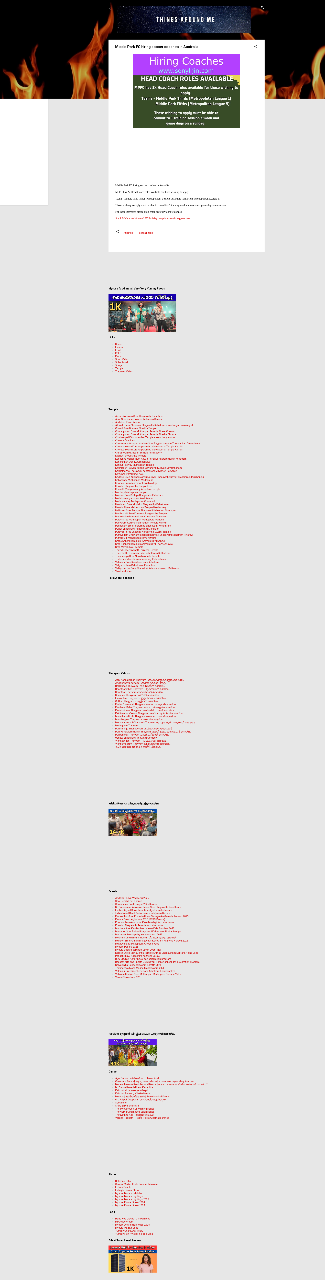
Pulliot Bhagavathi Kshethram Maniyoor (137, 528)
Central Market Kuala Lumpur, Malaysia (136, 1184)
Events (119, 347)
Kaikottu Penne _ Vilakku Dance (132, 1093)
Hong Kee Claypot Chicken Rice (132, 1218)
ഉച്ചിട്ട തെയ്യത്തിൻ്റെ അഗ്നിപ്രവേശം (138, 746)
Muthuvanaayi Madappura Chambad (135, 501)
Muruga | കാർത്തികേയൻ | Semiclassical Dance (142, 1096)
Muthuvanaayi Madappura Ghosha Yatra (137, 943)
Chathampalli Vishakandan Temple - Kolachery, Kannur (145, 437)
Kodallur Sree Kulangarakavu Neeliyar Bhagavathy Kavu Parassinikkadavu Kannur (159, 477)
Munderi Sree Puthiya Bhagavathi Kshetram (139, 495)
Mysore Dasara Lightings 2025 (132, 1199)
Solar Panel (121, 362)
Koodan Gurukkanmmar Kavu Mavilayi (136, 483)
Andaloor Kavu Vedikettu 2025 (132, 898)
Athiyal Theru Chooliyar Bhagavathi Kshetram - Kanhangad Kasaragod (154, 425)
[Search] (263, 8)
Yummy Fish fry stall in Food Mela (134, 1233)
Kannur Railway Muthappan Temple (134, 464)
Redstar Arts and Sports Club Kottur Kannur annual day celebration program (157, 961)
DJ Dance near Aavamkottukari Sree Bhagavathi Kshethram (148, 907)
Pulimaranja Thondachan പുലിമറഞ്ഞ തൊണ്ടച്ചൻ (143, 728)
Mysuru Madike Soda (126, 1227)
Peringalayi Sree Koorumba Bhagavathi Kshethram (143, 525)
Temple (119, 368)
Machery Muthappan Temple (131, 492)
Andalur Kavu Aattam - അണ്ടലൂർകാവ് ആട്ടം (140, 682)
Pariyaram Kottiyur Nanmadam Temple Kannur (141, 522)
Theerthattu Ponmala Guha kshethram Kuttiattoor (142, 553)
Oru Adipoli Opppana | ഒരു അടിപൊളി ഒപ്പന (140, 1099)
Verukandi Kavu (123, 571)
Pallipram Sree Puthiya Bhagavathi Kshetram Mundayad (145, 510)
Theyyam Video (124, 371)
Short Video (121, 359)
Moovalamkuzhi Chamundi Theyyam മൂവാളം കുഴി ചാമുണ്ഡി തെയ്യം (155, 722)
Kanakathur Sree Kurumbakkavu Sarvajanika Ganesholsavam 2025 (151, 916)
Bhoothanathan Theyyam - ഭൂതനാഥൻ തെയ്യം (142, 689)
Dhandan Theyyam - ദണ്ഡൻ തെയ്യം (136, 695)
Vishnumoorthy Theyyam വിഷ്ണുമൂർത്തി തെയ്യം (142, 743)
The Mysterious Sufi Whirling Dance (134, 1108)
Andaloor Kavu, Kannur (127, 422)
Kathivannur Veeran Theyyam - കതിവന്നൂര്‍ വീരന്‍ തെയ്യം (148, 713)
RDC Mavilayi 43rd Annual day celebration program (143, 958)
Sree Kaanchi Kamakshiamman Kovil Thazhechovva (144, 543)
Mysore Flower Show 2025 (130, 1205)
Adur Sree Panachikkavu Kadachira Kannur (138, 419)
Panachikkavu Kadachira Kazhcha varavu (137, 955)
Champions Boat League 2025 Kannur (136, 904)
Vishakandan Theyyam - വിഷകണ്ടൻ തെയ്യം (141, 740)
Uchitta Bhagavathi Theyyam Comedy (136, 737)
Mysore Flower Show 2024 (130, 1202)
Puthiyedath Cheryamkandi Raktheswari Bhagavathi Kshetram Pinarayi (154, 534)
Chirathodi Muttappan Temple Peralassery (138, 452)
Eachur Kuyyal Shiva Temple (130, 455)
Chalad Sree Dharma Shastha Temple (136, 428)
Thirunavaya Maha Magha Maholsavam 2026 (140, 968)
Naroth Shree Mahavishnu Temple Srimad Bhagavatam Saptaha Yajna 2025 (156, 952)
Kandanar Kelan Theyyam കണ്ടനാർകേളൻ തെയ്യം (145, 707)
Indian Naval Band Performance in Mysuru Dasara (142, 913)
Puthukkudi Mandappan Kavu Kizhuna (135, 537)
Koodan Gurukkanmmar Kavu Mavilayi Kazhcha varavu (145, 922)
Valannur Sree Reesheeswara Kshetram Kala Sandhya (145, 971)
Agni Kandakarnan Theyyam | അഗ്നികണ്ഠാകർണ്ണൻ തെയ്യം (149, 679)
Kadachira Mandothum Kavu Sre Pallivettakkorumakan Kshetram (151, 458)
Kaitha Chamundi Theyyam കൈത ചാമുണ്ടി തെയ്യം (145, 704)
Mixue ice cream (124, 1221)
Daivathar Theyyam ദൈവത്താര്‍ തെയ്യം (139, 692)
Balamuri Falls (123, 1181)
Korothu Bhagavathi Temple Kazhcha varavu (139, 925)
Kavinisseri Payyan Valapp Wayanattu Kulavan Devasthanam (148, 467)
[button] (256, 47)
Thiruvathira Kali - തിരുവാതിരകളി (134, 1114)
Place (118, 356)
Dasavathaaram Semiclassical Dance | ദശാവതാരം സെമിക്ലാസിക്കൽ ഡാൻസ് (161, 1084)
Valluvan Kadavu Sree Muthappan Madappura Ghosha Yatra (148, 974)
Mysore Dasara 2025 (126, 946)
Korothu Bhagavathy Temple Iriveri (134, 486)
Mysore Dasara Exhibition (129, 1193)
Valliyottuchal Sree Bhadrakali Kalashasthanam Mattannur (147, 568)
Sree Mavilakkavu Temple (129, 547)
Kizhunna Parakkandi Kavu (129, 473)
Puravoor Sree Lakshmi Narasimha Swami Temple (143, 531)
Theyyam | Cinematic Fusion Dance (134, 1111)
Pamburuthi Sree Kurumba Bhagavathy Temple (141, 513)
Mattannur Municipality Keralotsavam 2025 (138, 934)
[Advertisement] (186, 153)
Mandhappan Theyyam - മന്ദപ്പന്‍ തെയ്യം (138, 719)
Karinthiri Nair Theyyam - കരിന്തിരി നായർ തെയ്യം (144, 710)
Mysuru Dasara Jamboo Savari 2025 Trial (138, 949)
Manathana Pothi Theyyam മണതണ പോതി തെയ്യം (145, 716)
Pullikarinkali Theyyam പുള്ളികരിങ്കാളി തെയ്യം (142, 734)
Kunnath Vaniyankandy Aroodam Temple (137, 489)
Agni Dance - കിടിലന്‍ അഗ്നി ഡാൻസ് (137, 1078)
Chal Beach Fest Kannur (128, 901)
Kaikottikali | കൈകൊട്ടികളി (131, 1090)
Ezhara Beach (123, 1187)
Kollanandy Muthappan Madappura (134, 480)
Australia (128, 232)
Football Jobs (145, 232)
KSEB (118, 353)
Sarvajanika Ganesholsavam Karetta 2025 (138, 965)
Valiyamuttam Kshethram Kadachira (135, 565)
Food (118, 350)
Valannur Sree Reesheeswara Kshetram (137, 562)
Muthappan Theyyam (126, 725)
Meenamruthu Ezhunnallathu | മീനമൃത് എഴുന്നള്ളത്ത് (145, 937)
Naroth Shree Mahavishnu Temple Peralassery (140, 507)
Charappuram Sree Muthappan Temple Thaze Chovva (145, 431)
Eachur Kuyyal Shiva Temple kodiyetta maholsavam (143, 910)
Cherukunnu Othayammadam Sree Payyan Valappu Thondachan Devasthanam (158, 443)
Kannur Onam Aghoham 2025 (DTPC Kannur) (140, 919)
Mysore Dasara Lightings (129, 1196)
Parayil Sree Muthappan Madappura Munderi (139, 519)
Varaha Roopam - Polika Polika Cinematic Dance (142, 1117)
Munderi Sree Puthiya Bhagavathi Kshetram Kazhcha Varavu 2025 (151, 940)
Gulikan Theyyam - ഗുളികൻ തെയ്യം (136, 701)
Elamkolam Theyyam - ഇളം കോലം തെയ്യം (140, 698)
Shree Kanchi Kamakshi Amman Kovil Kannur (140, 540)
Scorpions (121, 1102)
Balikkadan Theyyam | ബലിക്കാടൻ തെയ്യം (140, 686)
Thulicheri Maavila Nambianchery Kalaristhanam (141, 559)
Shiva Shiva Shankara (127, 1105)
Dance (118, 344)
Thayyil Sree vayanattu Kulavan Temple (136, 550)
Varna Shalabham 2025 (128, 977)
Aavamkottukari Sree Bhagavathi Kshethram (139, 416)
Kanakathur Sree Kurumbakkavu (132, 461)
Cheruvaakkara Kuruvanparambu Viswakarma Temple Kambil (148, 446)
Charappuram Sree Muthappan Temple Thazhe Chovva (145, 434)
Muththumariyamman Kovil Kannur (134, 498)
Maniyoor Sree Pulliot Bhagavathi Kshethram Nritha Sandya (148, 931)
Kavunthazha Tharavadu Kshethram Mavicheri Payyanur (146, 470)
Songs (118, 365)
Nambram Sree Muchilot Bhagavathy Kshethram (142, 504)
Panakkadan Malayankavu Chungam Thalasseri (141, 516)
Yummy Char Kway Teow (129, 1230)
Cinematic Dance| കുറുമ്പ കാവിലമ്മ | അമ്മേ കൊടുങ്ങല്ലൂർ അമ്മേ (154, 1081)
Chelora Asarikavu (125, 440)
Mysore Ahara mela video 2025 (132, 1224)
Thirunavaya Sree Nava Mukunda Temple (137, 556)
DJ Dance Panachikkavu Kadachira (134, 1087)
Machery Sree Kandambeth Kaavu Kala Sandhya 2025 (144, 928)
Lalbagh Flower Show (127, 1190)
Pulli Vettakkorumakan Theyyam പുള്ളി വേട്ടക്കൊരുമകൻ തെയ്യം (153, 731)
